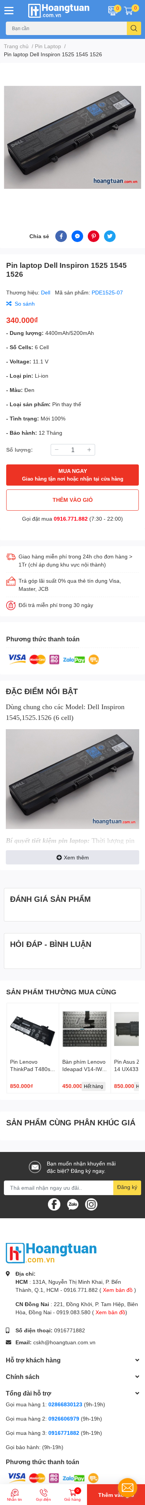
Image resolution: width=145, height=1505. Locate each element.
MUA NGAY (72, 474)
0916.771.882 (71, 518)
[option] (72, 137)
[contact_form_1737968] (127, 1487)
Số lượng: (19, 449)
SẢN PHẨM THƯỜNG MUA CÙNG (61, 991)
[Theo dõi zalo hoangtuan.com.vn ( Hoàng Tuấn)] (73, 1204)
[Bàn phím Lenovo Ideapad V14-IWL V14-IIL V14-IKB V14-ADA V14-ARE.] (85, 1029)
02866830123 (65, 1404)
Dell (46, 292)
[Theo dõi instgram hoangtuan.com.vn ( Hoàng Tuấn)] (91, 1204)
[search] (134, 28)
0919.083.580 (73, 1312)
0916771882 (69, 1330)
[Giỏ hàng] (128, 10)
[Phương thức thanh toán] (53, 659)
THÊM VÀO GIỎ (73, 499)
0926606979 (63, 1418)
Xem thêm (76, 857)
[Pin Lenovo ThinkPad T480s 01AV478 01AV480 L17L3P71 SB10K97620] (33, 1029)
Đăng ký (127, 1187)
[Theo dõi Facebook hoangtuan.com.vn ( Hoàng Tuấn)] (54, 1204)
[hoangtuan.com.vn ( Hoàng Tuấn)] (60, 11)
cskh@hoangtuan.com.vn (64, 1342)
